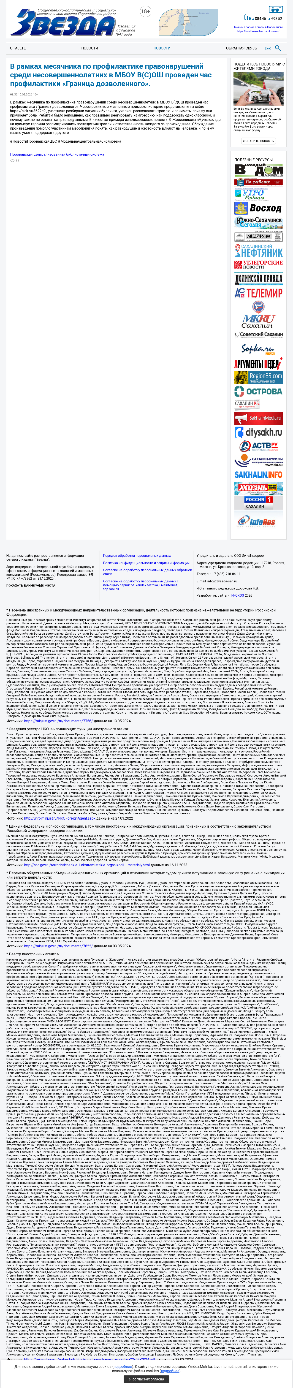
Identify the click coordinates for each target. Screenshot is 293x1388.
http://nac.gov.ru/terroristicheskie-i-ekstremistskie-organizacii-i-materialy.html (87, 865)
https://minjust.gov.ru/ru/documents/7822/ (58, 946)
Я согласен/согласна (146, 1379)
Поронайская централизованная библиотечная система (57, 154)
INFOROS (237, 596)
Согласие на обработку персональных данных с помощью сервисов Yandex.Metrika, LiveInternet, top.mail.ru (141, 585)
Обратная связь (241, 48)
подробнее (123, 1366)
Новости (89, 48)
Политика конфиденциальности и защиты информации (146, 563)
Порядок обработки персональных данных (137, 556)
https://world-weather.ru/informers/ (258, 31)
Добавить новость (258, 141)
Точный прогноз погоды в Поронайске (258, 27)
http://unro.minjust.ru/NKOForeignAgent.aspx (59, 818)
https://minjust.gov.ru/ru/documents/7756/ (58, 721)
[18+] (73, 23)
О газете (18, 48)
